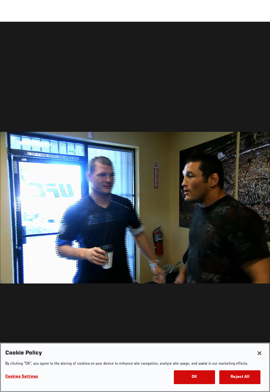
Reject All (239, 377)
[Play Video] (135, 208)
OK (194, 377)
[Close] (259, 353)
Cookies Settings (21, 377)
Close (257, 35)
